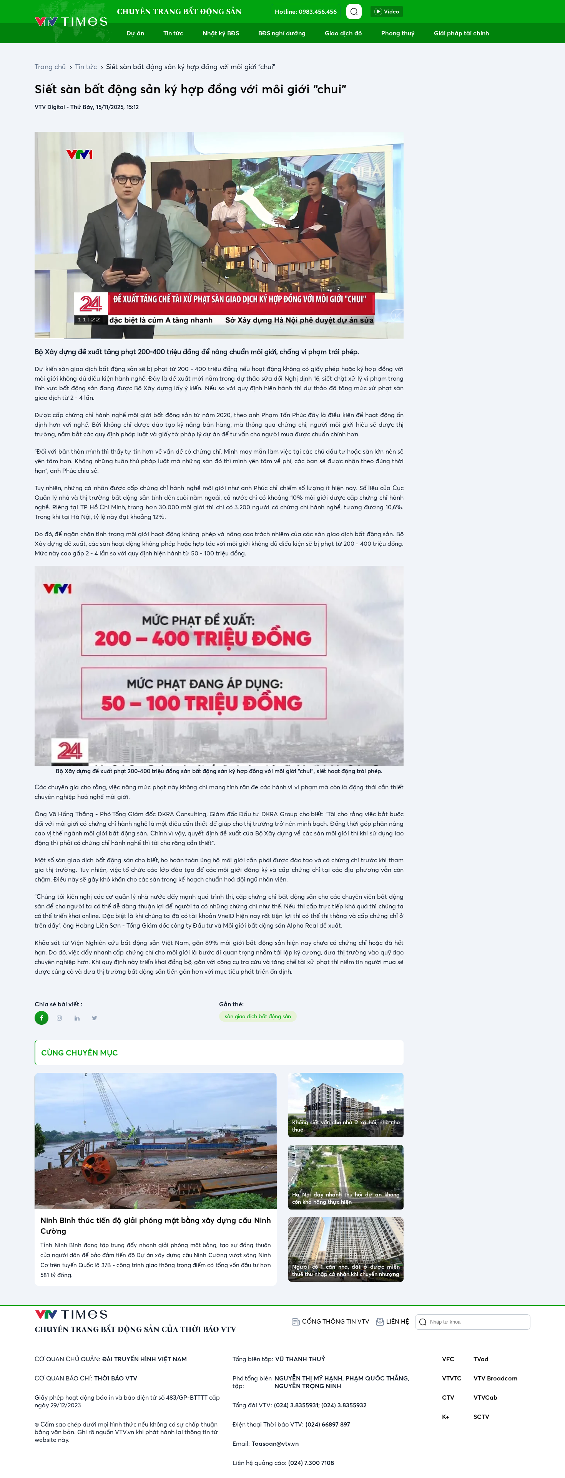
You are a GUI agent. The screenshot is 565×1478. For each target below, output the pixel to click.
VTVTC (452, 1378)
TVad (481, 1359)
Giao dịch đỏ (343, 33)
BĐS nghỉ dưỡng (282, 33)
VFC (448, 1359)
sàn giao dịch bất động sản (258, 1016)
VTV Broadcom (495, 1378)
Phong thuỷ (398, 33)
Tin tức (173, 33)
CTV (448, 1397)
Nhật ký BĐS (221, 33)
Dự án (135, 33)
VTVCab (485, 1397)
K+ (445, 1416)
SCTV (481, 1416)
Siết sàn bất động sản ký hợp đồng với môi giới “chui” (190, 66)
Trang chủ (50, 66)
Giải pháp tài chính (461, 33)
